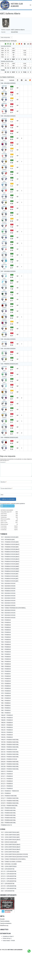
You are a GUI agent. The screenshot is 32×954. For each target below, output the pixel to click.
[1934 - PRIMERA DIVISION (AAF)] (16, 581)
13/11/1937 (4, 274)
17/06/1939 (4, 235)
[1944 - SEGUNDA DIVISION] (16, 605)
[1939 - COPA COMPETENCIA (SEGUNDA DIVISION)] (16, 857)
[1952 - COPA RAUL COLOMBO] (16, 864)
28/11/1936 (4, 342)
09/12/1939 (4, 118)
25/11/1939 (4, 130)
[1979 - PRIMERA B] (16, 693)
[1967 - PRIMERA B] (16, 664)
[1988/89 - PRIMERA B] (16, 720)
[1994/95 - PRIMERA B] (16, 735)
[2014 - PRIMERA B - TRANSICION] (16, 791)
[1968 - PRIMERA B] (16, 666)
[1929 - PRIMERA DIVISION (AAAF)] (16, 569)
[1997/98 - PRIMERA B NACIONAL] (16, 742)
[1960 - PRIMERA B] (16, 647)
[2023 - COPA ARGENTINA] (16, 891)
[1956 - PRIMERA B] (16, 637)
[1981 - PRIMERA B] (16, 698)
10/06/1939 (4, 241)
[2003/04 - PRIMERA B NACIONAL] (16, 757)
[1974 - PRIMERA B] (16, 681)
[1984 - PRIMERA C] (16, 708)
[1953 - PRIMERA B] (16, 630)
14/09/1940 (4, 86)
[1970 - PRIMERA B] (16, 671)
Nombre (3, 482)
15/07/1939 (4, 218)
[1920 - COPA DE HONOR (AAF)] (16, 842)
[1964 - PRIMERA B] (16, 657)
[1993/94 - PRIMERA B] (16, 732)
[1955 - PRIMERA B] (16, 635)
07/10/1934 (4, 378)
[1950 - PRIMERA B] (16, 622)
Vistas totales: (6, 940)
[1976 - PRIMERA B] (16, 686)
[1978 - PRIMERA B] (16, 691)
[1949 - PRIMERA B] (16, 620)
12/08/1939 (4, 200)
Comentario (3, 462)
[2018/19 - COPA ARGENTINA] (16, 888)
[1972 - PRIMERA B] (16, 676)
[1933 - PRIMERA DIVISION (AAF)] (16, 578)
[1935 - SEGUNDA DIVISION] (16, 583)
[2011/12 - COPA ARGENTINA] (16, 871)
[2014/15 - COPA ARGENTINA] (16, 879)
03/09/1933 (4, 440)
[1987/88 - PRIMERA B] (16, 718)
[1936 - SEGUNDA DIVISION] (16, 586)
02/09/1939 (4, 183)
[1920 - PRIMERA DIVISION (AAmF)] (16, 544)
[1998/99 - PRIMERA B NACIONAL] (16, 744)
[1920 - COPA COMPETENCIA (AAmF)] (16, 839)
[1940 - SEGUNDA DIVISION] (16, 596)
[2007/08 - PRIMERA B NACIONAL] (16, 766)
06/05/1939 (4, 264)
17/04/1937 (4, 326)
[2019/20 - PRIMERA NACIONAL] (16, 805)
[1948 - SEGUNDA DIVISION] (16, 618)
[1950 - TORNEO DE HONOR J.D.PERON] (16, 861)
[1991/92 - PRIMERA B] (16, 727)
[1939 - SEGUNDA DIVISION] (16, 593)
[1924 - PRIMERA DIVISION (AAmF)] (16, 556)
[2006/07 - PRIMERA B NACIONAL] (16, 764)
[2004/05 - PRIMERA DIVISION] (16, 759)
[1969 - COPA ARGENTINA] (16, 869)
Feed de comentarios (5, 923)
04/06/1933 (4, 446)
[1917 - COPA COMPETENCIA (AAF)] (16, 832)
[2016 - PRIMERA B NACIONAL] (16, 796)
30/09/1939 (4, 165)
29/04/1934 (4, 430)
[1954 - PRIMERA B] (16, 632)
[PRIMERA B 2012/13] (16, 825)
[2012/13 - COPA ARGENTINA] (16, 874)
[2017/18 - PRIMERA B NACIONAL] (16, 801)
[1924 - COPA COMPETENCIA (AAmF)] (16, 844)
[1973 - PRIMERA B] (16, 679)
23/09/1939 (4, 171)
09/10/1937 (4, 291)
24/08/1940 (4, 97)
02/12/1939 (4, 124)
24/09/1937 (4, 303)
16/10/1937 (4, 285)
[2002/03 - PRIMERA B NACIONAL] (16, 754)
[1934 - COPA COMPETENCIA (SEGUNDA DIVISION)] (16, 854)
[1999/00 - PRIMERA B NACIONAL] (16, 747)
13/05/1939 (4, 258)
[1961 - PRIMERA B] (16, 649)
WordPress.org (4, 925)
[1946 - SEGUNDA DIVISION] (16, 613)
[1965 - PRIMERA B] (16, 659)
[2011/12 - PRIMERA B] (16, 779)
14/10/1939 (4, 159)
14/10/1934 (4, 372)
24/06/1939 (4, 229)
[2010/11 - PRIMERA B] (16, 776)
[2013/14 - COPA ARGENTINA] (16, 876)
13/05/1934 (4, 419)
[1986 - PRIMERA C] (16, 713)
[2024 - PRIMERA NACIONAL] (16, 818)
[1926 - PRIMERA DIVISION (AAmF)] (16, 561)
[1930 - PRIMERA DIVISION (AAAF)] (16, 571)
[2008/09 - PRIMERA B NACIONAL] (16, 769)
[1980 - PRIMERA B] (16, 696)
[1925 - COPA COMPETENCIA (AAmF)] (16, 847)
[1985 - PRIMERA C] (16, 710)
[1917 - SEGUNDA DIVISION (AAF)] (16, 537)
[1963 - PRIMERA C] (16, 654)
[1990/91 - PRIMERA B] (16, 725)
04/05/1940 (4, 103)
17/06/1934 (4, 401)
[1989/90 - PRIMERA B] (16, 722)
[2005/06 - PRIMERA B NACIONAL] (16, 761)
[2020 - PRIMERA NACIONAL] (16, 808)
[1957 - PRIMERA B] (16, 639)
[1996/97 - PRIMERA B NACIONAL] (16, 740)
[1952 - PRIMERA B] (16, 627)
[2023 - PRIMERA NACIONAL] (16, 815)
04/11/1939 (4, 142)
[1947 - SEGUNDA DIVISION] (16, 615)
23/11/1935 (4, 351)
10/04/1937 (4, 332)
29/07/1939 (4, 212)
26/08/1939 (4, 188)
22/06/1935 (4, 357)
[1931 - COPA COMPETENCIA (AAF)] (16, 852)
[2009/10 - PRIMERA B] (16, 771)
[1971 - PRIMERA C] (16, 674)
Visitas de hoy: (7, 938)
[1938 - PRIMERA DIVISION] (16, 591)
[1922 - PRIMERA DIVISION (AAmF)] (16, 552)
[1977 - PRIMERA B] (16, 688)
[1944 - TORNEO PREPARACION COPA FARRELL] (16, 608)
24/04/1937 (4, 320)
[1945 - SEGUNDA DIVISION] (16, 610)
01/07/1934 (4, 390)
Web (2, 495)
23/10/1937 (4, 280)
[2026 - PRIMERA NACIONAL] (16, 822)
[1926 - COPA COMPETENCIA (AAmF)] (16, 849)
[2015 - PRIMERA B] (16, 793)
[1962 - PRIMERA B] (16, 652)
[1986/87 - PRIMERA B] (16, 715)
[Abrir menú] (30, 5)
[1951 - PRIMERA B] (16, 625)
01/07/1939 (4, 223)
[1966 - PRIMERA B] (16, 661)
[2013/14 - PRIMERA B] (16, 788)
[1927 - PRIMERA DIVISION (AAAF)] (16, 564)
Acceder (2, 919)
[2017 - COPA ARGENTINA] (16, 883)
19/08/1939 (4, 194)
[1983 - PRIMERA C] (16, 703)
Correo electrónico (6, 488)
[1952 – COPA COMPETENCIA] (16, 866)
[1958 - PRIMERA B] (16, 642)
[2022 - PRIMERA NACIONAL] (16, 813)
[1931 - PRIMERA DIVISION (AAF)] (16, 574)
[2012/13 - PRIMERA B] (16, 781)
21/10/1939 (4, 153)
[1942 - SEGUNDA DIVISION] (16, 600)
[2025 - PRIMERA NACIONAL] (16, 820)
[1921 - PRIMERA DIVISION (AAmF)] (16, 549)
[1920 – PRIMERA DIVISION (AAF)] (16, 547)
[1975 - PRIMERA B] (16, 683)
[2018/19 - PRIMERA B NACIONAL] (16, 803)
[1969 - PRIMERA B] (16, 669)
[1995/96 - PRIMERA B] (16, 737)
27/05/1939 (4, 253)
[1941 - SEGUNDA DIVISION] (16, 598)
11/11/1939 (4, 136)
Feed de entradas (4, 921)
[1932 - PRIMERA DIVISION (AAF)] (16, 576)
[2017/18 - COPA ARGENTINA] (16, 886)
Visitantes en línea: (8, 936)
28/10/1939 (4, 147)
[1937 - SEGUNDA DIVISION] (16, 588)
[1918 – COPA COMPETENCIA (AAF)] (16, 835)
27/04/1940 (4, 109)
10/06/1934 (4, 407)
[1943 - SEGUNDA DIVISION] (16, 603)
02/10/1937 (4, 297)
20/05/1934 (4, 413)
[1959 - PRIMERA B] (16, 644)
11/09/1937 (4, 315)
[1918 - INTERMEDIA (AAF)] (16, 539)
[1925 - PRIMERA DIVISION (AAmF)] (16, 559)
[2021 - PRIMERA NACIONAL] (16, 810)
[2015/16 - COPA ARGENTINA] (16, 881)
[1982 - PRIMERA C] (16, 700)
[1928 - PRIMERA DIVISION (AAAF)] (16, 566)
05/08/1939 (4, 206)
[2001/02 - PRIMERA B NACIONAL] (16, 752)
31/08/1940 (4, 91)
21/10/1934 (4, 366)
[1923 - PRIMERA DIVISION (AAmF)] (16, 554)
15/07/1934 (4, 384)
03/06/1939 (4, 247)
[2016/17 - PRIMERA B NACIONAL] (16, 798)
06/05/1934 (4, 425)
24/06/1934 (4, 395)
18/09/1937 (4, 309)
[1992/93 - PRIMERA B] (16, 730)
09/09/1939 (4, 177)
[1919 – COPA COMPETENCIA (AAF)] (16, 837)
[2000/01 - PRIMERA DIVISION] (16, 749)
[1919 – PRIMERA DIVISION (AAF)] (16, 542)
